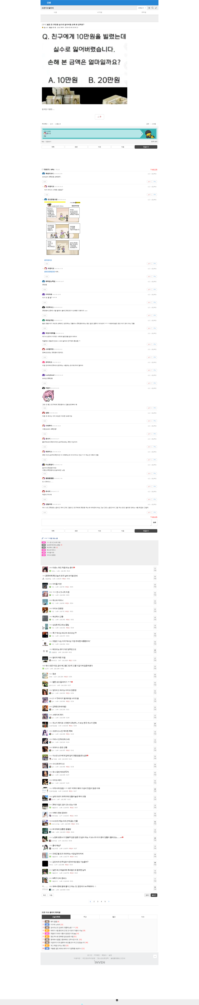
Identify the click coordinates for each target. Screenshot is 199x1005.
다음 (122, 147)
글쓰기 (156, 8)
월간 (113, 917)
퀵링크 (104, 955)
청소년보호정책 (103, 958)
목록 (53, 147)
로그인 (89, 955)
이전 (99, 147)
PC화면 (97, 955)
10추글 (144, 12)
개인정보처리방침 (88, 958)
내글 (55, 12)
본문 (76, 147)
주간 (84, 917)
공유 (147, 124)
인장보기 (48, 141)
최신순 (58, 169)
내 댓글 (99, 12)
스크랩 (154, 124)
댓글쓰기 (146, 147)
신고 (51, 124)
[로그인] (151, 2)
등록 (154, 522)
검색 (147, 895)
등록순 (52, 169)
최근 (44, 895)
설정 (110, 955)
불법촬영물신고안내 (118, 958)
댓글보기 (146, 531)
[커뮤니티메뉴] (43, 2)
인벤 (49, 2)
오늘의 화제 (56, 917)
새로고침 (154, 169)
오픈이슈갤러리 (48, 8)
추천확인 (44, 124)
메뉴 (43, 141)
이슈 (142, 917)
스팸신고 (58, 124)
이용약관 (77, 958)
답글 (44, 181)
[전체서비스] (155, 2)
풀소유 (46, 27)
